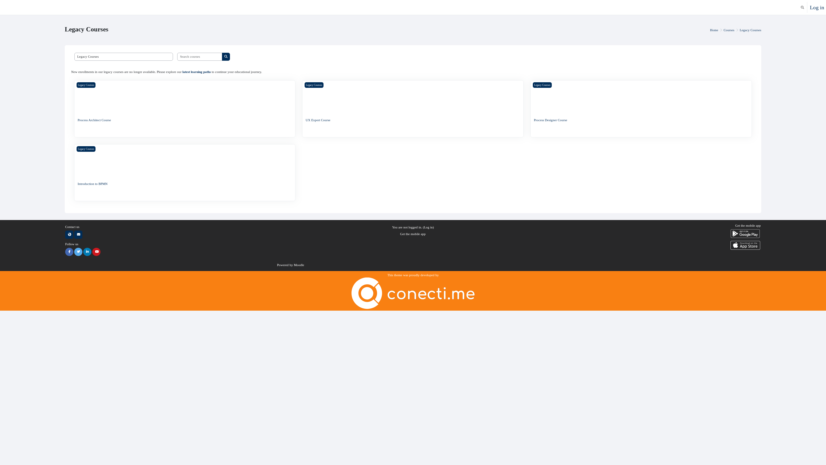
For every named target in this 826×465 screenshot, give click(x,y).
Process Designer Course (550, 120)
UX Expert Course (318, 120)
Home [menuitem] (13, 7)
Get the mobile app (413, 234)
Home (714, 30)
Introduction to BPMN (93, 184)
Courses (729, 30)
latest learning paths (196, 72)
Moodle (299, 265)
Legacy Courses (750, 30)
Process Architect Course (94, 120)
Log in (817, 7)
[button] (802, 7)
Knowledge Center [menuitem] (33, 7)
